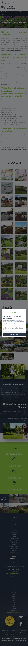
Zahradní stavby (14, 548)
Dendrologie (14, 524)
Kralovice (14, 600)
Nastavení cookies (6, 630)
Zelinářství (14, 550)
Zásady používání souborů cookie (18, 630)
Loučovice (14, 590)
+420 (15, 569)
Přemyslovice (14, 610)
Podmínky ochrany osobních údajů (12, 632)
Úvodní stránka (5, 11)
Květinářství (14, 528)
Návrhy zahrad (14, 530)
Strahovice (14, 584)
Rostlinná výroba (14, 540)
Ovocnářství (14, 534)
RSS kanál (22, 632)
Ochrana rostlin (14, 532)
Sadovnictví (14, 542)
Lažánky (14, 596)
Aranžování (14, 522)
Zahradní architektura (14, 546)
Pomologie (14, 536)
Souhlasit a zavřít (14, 334)
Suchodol (14, 602)
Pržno (14, 579)
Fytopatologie (14, 526)
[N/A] (7, 174)
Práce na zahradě (14, 538)
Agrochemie (14, 520)
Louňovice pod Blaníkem (14, 586)
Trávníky (14, 544)
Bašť (14, 594)
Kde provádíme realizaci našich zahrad (16, 11)
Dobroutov (14, 592)
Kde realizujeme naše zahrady (14, 612)
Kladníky (14, 608)
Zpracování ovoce (14, 552)
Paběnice (14, 581)
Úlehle (14, 598)
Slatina (14, 604)
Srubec (14, 588)
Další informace (14, 331)
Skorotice (14, 606)
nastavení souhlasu (6, 324)
